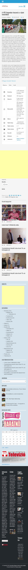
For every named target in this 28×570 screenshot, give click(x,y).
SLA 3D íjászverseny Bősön (10, 371)
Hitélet (7, 330)
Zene (7, 346)
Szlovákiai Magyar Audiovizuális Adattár (18, 565)
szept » (7, 447)
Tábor (7, 319)
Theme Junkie (18, 567)
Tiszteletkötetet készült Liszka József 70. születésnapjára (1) (14, 274)
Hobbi (5, 323)
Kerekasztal (9, 332)
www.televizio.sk (5, 464)
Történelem (11, 314)
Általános (5, 85)
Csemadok (8, 328)
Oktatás (8, 334)
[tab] (5, 85)
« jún (3, 447)
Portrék (6, 354)
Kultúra (8, 17)
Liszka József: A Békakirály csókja (10, 225)
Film (7, 339)
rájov (17, 197)
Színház (8, 344)
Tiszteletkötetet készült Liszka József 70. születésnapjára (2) (14, 249)
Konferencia (9, 317)
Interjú (5, 325)
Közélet (6, 327)
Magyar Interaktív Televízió (9, 81)
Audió (14, 85)
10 (20, 436)
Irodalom (8, 341)
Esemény (6, 310)
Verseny (8, 321)
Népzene (8, 352)
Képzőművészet (10, 343)
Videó (10, 85)
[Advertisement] (14, 164)
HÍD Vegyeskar (12, 197)
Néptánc (8, 350)
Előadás (8, 312)
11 (23, 436)
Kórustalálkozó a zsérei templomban (14, 393)
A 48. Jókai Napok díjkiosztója (13, 398)
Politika (8, 335)
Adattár (6, 197)
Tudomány (6, 355)
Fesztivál (8, 316)
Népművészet (7, 348)
